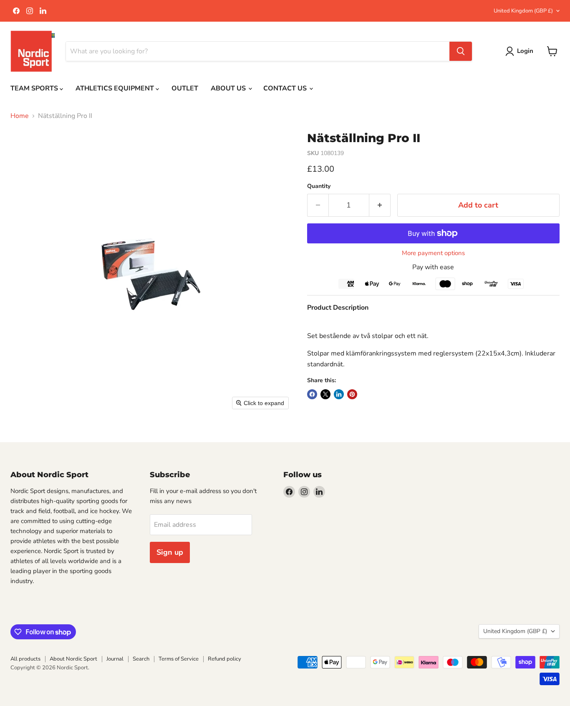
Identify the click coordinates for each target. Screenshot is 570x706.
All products (25, 659)
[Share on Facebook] (312, 394)
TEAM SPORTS (35, 88)
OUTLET (185, 88)
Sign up (169, 552)
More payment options (433, 253)
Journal (115, 659)
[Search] (460, 51)
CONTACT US (285, 88)
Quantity (318, 186)
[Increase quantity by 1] (380, 205)
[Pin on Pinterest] (352, 394)
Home (19, 116)
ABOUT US (229, 88)
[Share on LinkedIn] (339, 394)
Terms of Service (179, 659)
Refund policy (224, 659)
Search (141, 659)
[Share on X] (325, 394)
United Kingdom (523, 11)
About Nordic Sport (73, 659)
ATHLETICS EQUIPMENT (116, 88)
